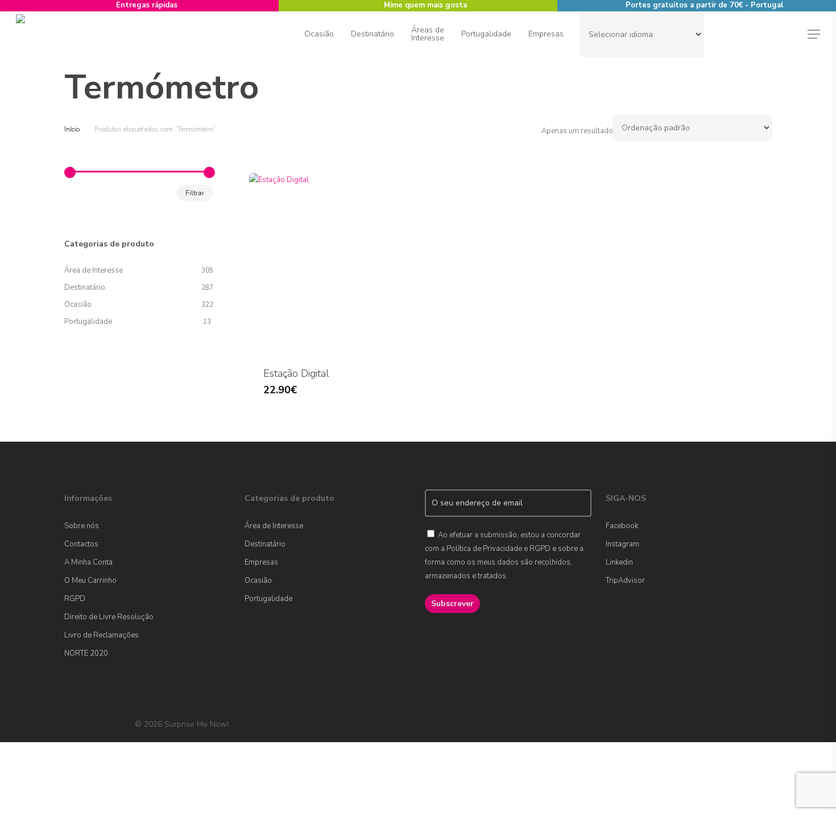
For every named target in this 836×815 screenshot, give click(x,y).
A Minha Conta (88, 562)
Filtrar (194, 192)
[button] (814, 34)
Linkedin (619, 562)
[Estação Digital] (333, 263)
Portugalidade (88, 321)
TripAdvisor (625, 580)
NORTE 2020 (86, 653)
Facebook (622, 526)
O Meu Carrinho (90, 580)
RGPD (74, 599)
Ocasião (78, 304)
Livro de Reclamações (101, 635)
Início (72, 129)
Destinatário (84, 287)
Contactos (81, 544)
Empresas (261, 562)
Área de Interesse (93, 270)
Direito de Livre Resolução (109, 617)
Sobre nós (81, 526)
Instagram (622, 544)
